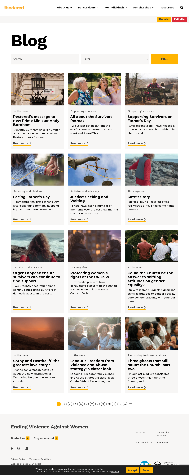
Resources (162, 442)
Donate (164, 19)
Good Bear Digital (32, 464)
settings (115, 471)
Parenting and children (28, 191)
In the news (21, 111)
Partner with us (144, 442)
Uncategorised (137, 191)
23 (125, 404)
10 (109, 404)
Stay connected (44, 438)
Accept (132, 470)
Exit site (179, 19)
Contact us (18, 438)
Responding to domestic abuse (147, 355)
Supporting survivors (83, 111)
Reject (147, 470)
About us (140, 432)
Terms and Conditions (40, 459)
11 (114, 404)
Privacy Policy (18, 459)
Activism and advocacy (85, 191)
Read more (20, 143)
